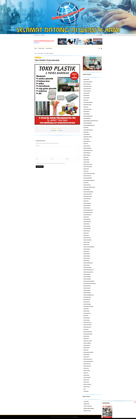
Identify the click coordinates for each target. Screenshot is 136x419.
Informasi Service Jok (87, 363)
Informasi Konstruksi (87, 226)
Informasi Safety (86, 336)
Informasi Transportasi (87, 384)
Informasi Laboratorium (88, 239)
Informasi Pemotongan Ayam (88, 269)
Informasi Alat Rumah (87, 88)
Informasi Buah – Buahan (88, 136)
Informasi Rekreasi (87, 320)
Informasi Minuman (87, 253)
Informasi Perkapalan (87, 292)
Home (35, 48)
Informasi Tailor (86, 368)
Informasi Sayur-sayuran (88, 340)
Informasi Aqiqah (86, 95)
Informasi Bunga (86, 139)
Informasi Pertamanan (87, 297)
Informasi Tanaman (87, 370)
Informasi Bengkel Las (87, 118)
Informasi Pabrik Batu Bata (88, 262)
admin (37, 62)
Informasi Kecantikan (87, 205)
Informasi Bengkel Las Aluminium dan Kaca (91, 120)
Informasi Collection (87, 145)
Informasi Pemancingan (87, 267)
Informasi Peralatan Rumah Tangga (90, 283)
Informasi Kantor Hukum (88, 194)
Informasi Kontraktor (87, 228)
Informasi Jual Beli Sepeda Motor (89, 180)
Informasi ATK (86, 100)
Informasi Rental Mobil (87, 324)
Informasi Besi (86, 127)
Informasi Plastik (38, 57)
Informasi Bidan (86, 132)
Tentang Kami (41, 48)
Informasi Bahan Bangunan (88, 102)
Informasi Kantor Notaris (88, 196)
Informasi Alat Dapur (87, 84)
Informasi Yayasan (87, 386)
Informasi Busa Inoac (87, 141)
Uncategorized (86, 391)
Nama (37, 158)
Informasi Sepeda (86, 354)
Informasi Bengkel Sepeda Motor (89, 125)
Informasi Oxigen (86, 260)
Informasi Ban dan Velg (87, 109)
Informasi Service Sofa (87, 366)
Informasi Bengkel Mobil (88, 123)
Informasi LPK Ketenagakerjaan (89, 246)
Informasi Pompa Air (87, 313)
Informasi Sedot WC (87, 345)
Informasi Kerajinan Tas (87, 214)
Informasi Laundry (87, 242)
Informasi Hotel (86, 168)
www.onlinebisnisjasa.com (44, 40)
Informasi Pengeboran (87, 276)
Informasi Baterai (86, 111)
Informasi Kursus (86, 235)
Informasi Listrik (86, 244)
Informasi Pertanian (87, 299)
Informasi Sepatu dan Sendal (88, 352)
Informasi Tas (86, 372)
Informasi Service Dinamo (88, 359)
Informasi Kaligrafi (87, 189)
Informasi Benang (86, 113)
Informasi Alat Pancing (87, 86)
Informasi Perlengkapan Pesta (89, 294)
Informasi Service (86, 356)
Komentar (38, 145)
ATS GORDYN (86, 401)
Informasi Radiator (87, 317)
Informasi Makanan (87, 249)
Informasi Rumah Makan (88, 331)
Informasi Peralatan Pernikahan (89, 281)
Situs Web (67, 158)
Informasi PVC (86, 315)
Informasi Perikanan (87, 288)
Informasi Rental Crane (87, 322)
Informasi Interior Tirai (87, 175)
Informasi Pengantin (87, 274)
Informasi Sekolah (87, 347)
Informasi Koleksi (86, 223)
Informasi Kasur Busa (87, 198)
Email (52, 158)
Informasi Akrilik (86, 79)
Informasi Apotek (86, 93)
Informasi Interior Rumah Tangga (89, 173)
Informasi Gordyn (86, 162)
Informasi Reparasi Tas (87, 327)
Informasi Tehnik (86, 375)
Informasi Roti (86, 329)
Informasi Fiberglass (87, 155)
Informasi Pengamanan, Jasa (88, 272)
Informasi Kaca (86, 182)
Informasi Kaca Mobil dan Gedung (89, 187)
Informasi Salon (86, 338)
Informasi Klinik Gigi (87, 219)
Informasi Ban (86, 107)
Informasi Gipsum (86, 159)
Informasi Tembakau (87, 377)
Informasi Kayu (86, 200)
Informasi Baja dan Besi (87, 104)
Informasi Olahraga (87, 256)
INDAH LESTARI (86, 403)
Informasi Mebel (86, 251)
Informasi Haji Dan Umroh (88, 164)
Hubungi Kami (49, 48)
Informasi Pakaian (87, 265)
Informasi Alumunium (87, 90)
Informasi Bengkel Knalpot (88, 116)
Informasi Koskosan (87, 230)
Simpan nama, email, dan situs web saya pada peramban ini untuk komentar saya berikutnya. (51, 163)
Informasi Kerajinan (87, 207)
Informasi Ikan (86, 171)
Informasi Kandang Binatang (88, 191)
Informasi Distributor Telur (88, 150)
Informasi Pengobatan (87, 278)
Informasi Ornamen (87, 258)
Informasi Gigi (86, 157)
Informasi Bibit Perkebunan (88, 129)
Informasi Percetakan (87, 285)
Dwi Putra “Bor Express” (88, 406)
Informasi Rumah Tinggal (88, 333)
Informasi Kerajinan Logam (88, 212)
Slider (84, 388)
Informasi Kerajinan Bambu (88, 210)
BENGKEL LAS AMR (87, 410)
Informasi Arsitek (86, 97)
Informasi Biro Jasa (87, 134)
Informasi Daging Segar (87, 148)
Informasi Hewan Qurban (88, 166)
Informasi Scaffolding (87, 343)
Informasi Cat (86, 143)
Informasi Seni (86, 350)
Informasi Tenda (86, 379)
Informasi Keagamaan (87, 203)
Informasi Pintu (86, 308)
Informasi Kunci (86, 233)
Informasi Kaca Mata (87, 184)
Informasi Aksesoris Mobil (88, 81)
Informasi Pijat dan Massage (88, 306)
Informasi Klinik (86, 217)
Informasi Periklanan (87, 290)
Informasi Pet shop (87, 301)
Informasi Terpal (86, 382)
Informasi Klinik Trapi (87, 221)
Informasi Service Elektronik (88, 361)
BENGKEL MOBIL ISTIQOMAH (89, 408)
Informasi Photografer (87, 304)
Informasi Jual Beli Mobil (88, 178)
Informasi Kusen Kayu (87, 237)
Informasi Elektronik (87, 152)
